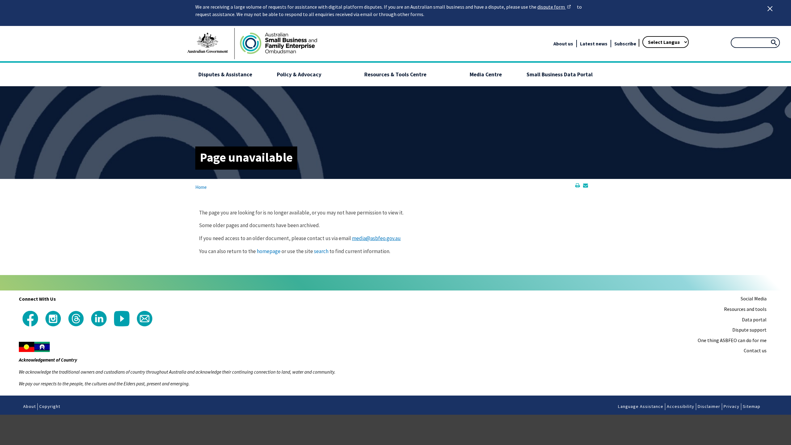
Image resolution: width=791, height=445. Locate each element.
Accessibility (680, 406)
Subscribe (625, 43)
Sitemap (751, 406)
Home (201, 187)
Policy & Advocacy (299, 74)
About (29, 406)
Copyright (49, 406)
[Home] (278, 43)
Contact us (755, 350)
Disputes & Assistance (225, 74)
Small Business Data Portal (560, 74)
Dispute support (749, 330)
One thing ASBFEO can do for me (732, 340)
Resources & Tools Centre (395, 74)
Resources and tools (745, 309)
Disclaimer (709, 406)
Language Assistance (640, 406)
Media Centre (486, 74)
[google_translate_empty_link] (636, 34)
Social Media (754, 298)
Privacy (731, 406)
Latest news (593, 43)
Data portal (754, 319)
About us (563, 43)
